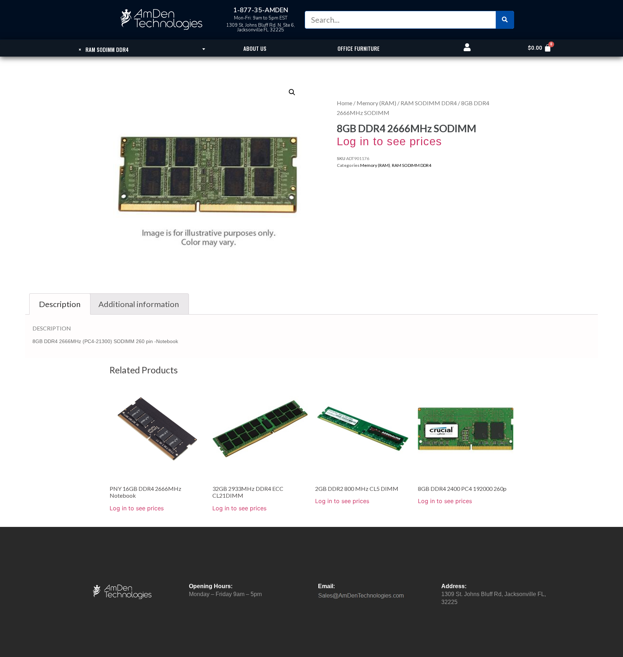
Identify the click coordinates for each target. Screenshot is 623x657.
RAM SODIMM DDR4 (429, 102)
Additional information (138, 304)
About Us (254, 48)
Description (59, 304)
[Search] (505, 19)
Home (344, 102)
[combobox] (104, 49)
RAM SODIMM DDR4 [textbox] (104, 49)
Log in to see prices (389, 141)
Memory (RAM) (376, 102)
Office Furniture (358, 48)
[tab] (59, 304)
